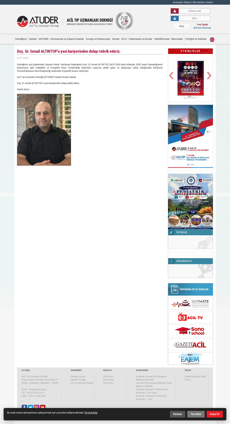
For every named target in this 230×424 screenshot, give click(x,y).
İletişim (188, 2)
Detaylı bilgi (90, 412)
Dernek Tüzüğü (78, 380)
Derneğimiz (21, 39)
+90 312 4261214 (35, 392)
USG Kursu (108, 376)
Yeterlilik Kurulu (162, 39)
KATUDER (44, 39)
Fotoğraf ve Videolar (196, 39)
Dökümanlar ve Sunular (140, 39)
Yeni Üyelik (202, 24)
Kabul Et (215, 414)
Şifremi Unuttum (202, 28)
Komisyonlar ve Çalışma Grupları (67, 39)
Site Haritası (199, 2)
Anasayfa (177, 2)
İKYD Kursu (108, 380)
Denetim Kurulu (78, 376)
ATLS (124, 39)
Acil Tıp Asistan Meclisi (82, 383)
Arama (209, 2)
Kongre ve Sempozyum (98, 39)
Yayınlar (33, 39)
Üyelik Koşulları (192, 376)
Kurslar (115, 39)
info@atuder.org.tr (38, 389)
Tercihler (195, 414)
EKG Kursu (108, 383)
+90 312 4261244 (36, 396)
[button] (171, 77)
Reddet (177, 414)
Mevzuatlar (177, 39)
